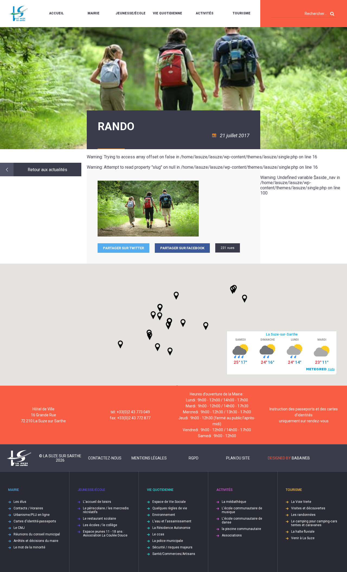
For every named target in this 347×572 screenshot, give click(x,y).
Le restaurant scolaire (99, 518)
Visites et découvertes (308, 508)
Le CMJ (19, 528)
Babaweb (301, 458)
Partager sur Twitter (123, 248)
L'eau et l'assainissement (171, 521)
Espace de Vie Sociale (169, 502)
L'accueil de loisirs (97, 502)
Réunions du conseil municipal (37, 534)
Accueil (56, 13)
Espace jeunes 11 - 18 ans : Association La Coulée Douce (105, 533)
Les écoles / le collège (100, 525)
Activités (204, 13)
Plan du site (238, 458)
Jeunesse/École (130, 13)
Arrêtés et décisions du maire (36, 541)
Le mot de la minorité (29, 547)
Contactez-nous (104, 458)
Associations (232, 535)
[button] (183, 323)
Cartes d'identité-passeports (35, 521)
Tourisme (241, 13)
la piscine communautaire (241, 529)
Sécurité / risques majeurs (172, 547)
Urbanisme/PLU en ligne (32, 515)
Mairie (93, 13)
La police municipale (167, 541)
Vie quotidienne (167, 13)
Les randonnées (303, 515)
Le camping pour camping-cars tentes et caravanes (314, 523)
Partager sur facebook (182, 248)
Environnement (163, 515)
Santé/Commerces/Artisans (173, 554)
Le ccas (158, 534)
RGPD (193, 458)
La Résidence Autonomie (171, 528)
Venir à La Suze (302, 538)
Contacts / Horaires (28, 508)
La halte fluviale (302, 531)
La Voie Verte (301, 502)
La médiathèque (234, 502)
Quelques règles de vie (169, 508)
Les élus (20, 502)
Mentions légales (149, 458)
